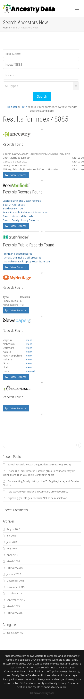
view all (30, 371)
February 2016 (15, 567)
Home (6, 27)
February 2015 (15, 612)
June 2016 (12, 542)
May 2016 (12, 548)
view (29, 340)
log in (24, 107)
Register (12, 107)
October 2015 (14, 593)
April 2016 (12, 555)
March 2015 (13, 606)
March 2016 (13, 561)
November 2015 (16, 587)
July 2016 (11, 535)
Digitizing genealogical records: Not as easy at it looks (37, 498)
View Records (18, 175)
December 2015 (15, 580)
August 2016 (13, 529)
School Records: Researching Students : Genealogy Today (39, 464)
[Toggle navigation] (76, 8)
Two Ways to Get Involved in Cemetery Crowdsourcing (38, 491)
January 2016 (14, 574)
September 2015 (16, 600)
